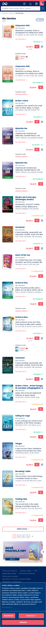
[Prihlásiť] (30, 4)
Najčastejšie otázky (9, 573)
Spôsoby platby (25, 571)
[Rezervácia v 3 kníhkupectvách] (42, 221)
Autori (40, 20)
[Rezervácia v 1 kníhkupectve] (42, 465)
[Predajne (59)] (24, 4)
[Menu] (36, 4)
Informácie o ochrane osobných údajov (16, 579)
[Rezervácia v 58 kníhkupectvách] (42, 47)
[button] (8, 615)
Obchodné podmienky (27, 573)
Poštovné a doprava (9, 571)
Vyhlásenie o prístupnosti (11, 582)
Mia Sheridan (20, 28)
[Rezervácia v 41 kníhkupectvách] (42, 338)
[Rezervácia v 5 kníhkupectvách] (42, 122)
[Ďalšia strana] (32, 536)
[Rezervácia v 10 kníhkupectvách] (42, 248)
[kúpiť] (36, 46)
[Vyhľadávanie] (42, 8)
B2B (35, 571)
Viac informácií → (8, 607)
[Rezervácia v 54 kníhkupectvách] (42, 150)
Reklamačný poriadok (10, 576)
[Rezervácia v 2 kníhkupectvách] (42, 379)
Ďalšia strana (22, 529)
